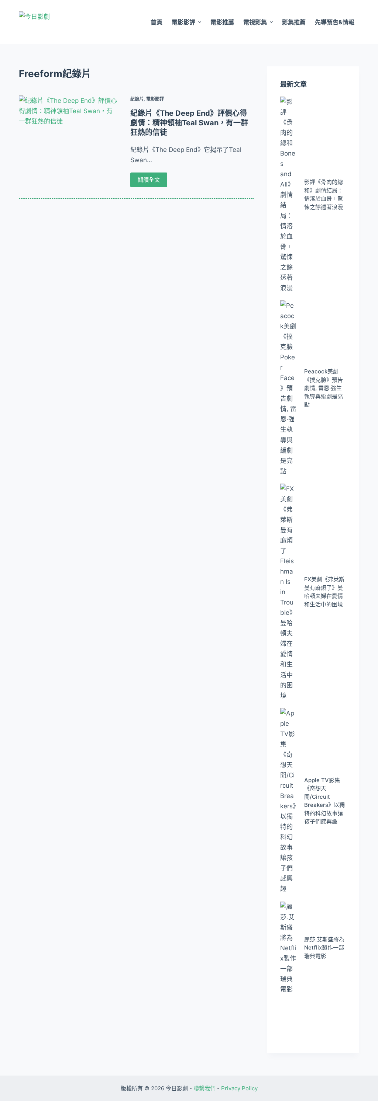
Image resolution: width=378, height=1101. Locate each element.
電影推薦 (222, 22)
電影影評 (183, 22)
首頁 (156, 22)
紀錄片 (137, 99)
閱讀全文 (149, 179)
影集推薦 (294, 22)
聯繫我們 (204, 1088)
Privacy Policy (239, 1088)
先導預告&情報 (334, 22)
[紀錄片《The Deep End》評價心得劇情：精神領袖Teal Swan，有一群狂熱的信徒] (68, 132)
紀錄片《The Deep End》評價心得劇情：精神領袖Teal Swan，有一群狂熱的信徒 (189, 123)
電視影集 (255, 22)
